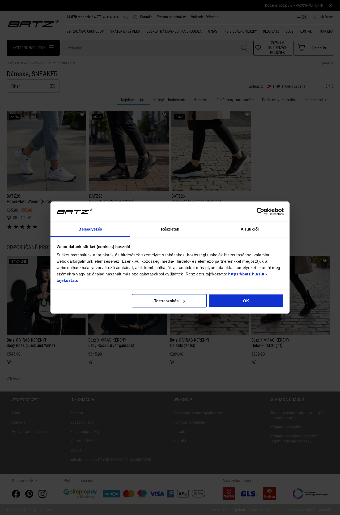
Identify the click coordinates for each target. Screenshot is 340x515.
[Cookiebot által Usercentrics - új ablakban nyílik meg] (260, 212)
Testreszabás (166, 300)
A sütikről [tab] (250, 229)
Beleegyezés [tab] (90, 229)
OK (246, 300)
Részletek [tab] (170, 229)
